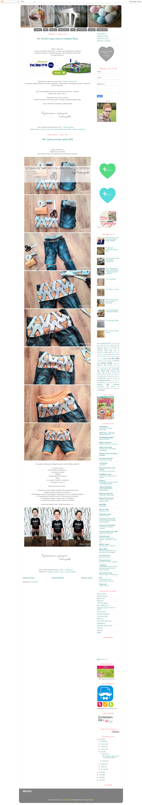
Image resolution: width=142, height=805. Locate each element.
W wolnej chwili (104, 536)
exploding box (100, 360)
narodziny (113, 371)
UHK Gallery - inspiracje (107, 433)
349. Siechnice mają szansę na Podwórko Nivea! (57, 38)
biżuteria (99, 352)
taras (111, 382)
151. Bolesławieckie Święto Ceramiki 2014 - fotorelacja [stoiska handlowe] (112, 271)
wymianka (113, 386)
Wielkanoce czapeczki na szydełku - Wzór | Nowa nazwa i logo (108, 539)
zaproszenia (116, 388)
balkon (115, 350)
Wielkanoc (100, 349)
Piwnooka (100, 628)
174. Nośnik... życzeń (112, 289)
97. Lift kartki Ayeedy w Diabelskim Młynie (112, 310)
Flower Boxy (102, 506)
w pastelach (102, 464)
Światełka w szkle (104, 511)
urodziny (100, 384)
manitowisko (103, 463)
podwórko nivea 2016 (64, 129)
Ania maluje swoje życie (104, 621)
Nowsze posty (28, 578)
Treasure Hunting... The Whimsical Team (105, 500)
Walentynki (114, 347)
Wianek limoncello (104, 439)
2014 (100, 775)
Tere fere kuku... (102, 611)
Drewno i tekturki (104, 585)
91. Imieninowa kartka (112, 320)
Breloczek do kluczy (104, 557)
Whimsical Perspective (106, 498)
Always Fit (100, 618)
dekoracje (114, 354)
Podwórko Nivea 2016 (69, 81)
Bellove (99, 632)
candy (106, 352)
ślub (100, 390)
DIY (73, 30)
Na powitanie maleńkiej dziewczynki (105, 429)
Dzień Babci (100, 345)
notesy (99, 373)
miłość (103, 371)
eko (45, 30)
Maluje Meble (103, 549)
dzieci (53, 30)
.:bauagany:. (103, 565)
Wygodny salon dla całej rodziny (108, 444)
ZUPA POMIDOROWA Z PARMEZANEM (105, 489)
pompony (109, 374)
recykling (81, 30)
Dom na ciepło (104, 509)
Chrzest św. (114, 343)
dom (100, 577)
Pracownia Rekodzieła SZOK (108, 531)
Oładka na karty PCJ (105, 434)
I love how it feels (102, 616)
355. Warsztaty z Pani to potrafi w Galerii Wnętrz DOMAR (112, 239)
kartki (38, 30)
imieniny (116, 361)
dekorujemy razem (105, 514)
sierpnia (103, 746)
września (103, 744)
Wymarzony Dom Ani (106, 493)
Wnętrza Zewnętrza (105, 442)
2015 (100, 772)
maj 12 (104, 754)
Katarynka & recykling (103, 41)
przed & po (116, 374)
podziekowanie (100, 374)
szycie (91, 30)
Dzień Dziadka (110, 345)
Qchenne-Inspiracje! (103, 614)
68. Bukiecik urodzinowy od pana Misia (111, 249)
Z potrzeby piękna (102, 603)
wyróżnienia (100, 388)
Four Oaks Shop (104, 555)
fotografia (109, 360)
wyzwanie (108, 388)
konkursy (43, 129)
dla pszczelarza (114, 356)
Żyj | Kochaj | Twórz (105, 573)
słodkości (105, 382)
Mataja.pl (99, 630)
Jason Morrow (67, 800)
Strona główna (58, 578)
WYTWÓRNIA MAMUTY (106, 437)
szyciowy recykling (70, 572)
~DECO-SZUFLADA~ (105, 487)
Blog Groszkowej (102, 596)
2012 (100, 780)
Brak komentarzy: (69, 127)
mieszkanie (63, 30)
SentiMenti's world (105, 474)
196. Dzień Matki (111, 279)
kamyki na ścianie (104, 515)
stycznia (103, 769)
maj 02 (104, 761)
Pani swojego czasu (103, 605)
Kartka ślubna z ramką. (105, 460)
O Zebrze (102, 480)
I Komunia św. (105, 347)
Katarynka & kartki (102, 36)
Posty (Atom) (34, 582)
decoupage (107, 354)
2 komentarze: (69, 570)
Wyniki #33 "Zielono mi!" (106, 533)
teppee (116, 382)
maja (102, 751)
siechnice (74, 129)
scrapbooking (101, 380)
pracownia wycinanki (106, 458)
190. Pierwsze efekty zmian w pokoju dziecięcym (112, 301)
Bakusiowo (100, 601)
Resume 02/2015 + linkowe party (108, 574)
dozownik (99, 358)
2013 (100, 777)
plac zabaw (54, 129)
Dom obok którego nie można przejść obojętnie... (107, 521)
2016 (100, 739)
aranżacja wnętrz (102, 350)
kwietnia (103, 764)
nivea (48, 129)
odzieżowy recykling (111, 373)
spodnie (56, 572)
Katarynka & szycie (103, 38)
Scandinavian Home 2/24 (107, 519)
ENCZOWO (102, 504)
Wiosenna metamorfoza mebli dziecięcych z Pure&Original (107, 551)
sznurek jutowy (114, 380)
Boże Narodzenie (102, 343)
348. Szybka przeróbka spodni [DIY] (57, 139)
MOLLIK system (104, 544)
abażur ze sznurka (112, 349)
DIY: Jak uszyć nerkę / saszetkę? (108, 562)
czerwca (103, 749)
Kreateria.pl (103, 584)
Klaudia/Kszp (103, 426)
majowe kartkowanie (109, 367)
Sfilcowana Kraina (105, 560)
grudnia (103, 741)
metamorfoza (103, 369)
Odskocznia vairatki (105, 447)
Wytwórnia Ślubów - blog (104, 625)
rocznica (115, 378)
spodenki (50, 572)
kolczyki (115, 363)
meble (117, 367)
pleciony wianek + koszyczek (107, 546)
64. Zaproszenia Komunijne (107, 471)
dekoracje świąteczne (102, 356)
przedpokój (101, 376)
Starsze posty (86, 578)
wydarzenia (102, 30)
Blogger (91, 800)
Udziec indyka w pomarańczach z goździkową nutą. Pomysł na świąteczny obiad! (108, 568)
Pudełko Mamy (101, 594)
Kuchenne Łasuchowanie (107, 525)
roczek (107, 378)
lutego (103, 766)
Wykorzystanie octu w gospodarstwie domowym (106, 580)
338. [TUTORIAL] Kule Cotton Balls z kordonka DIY (112, 260)
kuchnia (110, 365)
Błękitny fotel (101, 598)
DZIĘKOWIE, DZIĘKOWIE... (106, 495)
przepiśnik (115, 376)
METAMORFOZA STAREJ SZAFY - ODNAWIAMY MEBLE (108, 483)
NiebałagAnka (101, 623)
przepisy (109, 376)
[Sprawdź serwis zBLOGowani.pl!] (102, 659)
